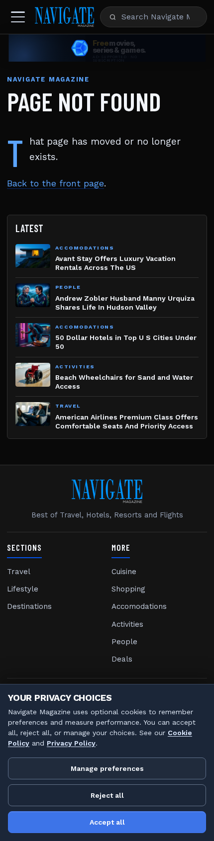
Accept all (107, 822)
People (124, 641)
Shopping (128, 589)
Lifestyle (22, 589)
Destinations (29, 606)
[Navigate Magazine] (64, 17)
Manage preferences (107, 768)
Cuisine (123, 571)
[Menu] (18, 17)
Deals (121, 659)
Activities (127, 624)
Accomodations (139, 606)
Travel (18, 571)
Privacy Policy (71, 743)
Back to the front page (55, 183)
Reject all (107, 795)
